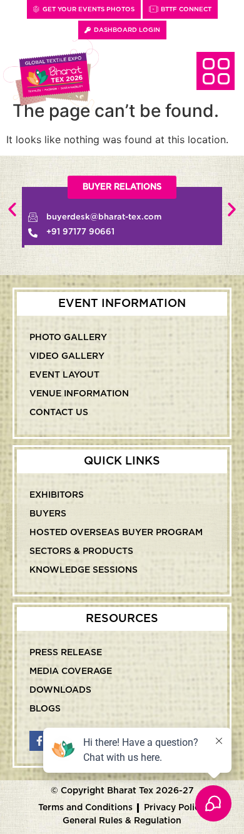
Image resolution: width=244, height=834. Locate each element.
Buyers (47, 514)
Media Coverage (70, 671)
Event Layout (64, 375)
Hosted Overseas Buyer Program (116, 532)
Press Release (65, 652)
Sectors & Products (81, 551)
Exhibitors (56, 495)
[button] (12, 209)
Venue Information (79, 393)
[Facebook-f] (39, 741)
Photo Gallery (68, 337)
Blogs (45, 709)
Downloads (60, 690)
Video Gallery (66, 356)
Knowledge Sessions (83, 570)
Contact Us (58, 412)
